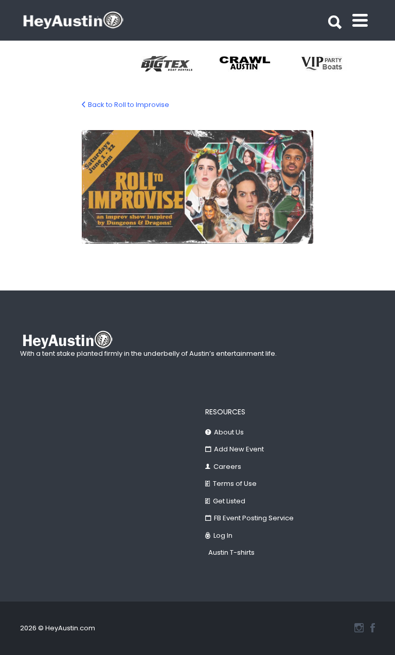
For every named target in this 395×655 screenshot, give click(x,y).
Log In (222, 535)
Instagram (359, 628)
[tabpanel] (180, 63)
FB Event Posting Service (254, 518)
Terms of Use (235, 483)
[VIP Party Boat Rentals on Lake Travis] (336, 63)
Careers (227, 466)
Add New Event (239, 449)
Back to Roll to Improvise (128, 105)
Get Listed (229, 501)
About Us (229, 432)
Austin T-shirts (231, 552)
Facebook (372, 628)
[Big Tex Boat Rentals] (180, 63)
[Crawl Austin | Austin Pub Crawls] (258, 63)
